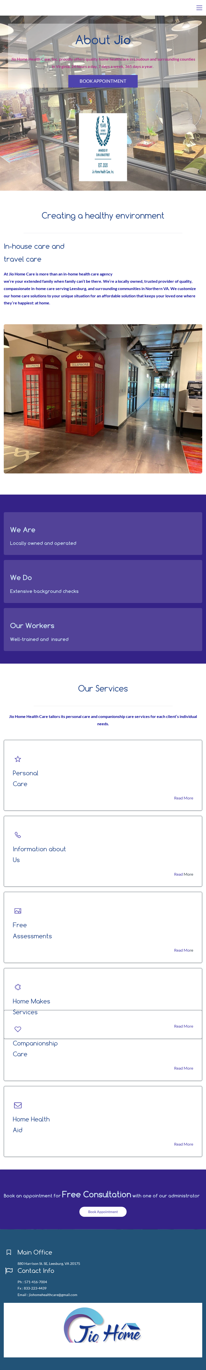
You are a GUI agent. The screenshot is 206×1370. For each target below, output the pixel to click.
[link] (103, 116)
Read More (183, 797)
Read (178, 874)
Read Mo (182, 950)
